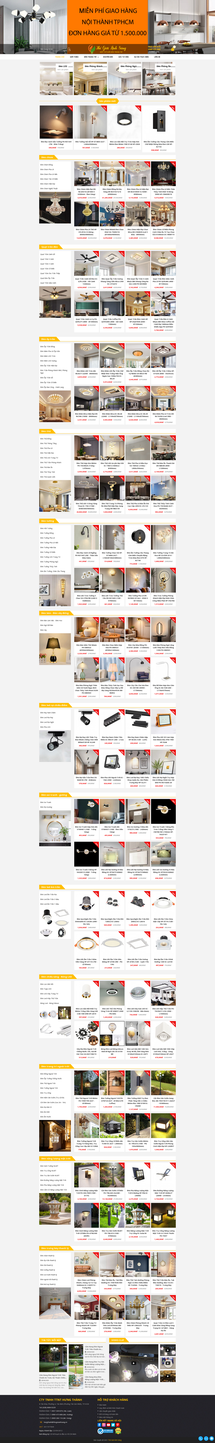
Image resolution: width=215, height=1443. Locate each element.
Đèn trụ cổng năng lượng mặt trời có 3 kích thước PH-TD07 (163, 1233)
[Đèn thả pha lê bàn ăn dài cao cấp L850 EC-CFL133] (137, 488)
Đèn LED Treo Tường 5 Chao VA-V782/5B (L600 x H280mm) (86, 598)
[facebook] (100, 1425)
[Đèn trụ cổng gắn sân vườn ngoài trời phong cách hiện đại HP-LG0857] (163, 1125)
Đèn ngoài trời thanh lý (49, 1279)
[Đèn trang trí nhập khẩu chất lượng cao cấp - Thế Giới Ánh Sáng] (107, 49)
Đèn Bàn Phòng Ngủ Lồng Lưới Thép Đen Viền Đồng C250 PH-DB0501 (163, 647)
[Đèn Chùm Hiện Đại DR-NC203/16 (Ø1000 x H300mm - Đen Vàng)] (86, 173)
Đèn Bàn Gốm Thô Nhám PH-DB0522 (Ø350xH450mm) (86, 647)
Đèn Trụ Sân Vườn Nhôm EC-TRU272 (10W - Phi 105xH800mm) (138, 1143)
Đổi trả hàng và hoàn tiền (108, 1414)
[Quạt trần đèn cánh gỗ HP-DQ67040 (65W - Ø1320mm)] (137, 303)
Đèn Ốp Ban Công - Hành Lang (52, 387)
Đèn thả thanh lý (46, 1265)
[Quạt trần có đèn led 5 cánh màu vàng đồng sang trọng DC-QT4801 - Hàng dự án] (163, 1307)
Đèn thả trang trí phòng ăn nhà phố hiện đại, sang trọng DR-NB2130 (112, 506)
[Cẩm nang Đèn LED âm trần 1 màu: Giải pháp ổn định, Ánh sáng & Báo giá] (75, 1371)
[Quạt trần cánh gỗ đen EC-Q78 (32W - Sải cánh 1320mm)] (86, 263)
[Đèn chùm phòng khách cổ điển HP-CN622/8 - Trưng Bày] (137, 1307)
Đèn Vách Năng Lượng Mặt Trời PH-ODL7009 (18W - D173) (86, 1193)
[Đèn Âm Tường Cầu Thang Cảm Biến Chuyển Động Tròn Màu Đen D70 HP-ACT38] (137, 537)
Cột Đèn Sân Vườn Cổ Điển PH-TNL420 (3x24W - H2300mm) (112, 1193)
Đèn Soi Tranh (45, 802)
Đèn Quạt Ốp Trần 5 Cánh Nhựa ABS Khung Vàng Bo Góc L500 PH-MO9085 (137, 281)
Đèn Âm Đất (45, 1112)
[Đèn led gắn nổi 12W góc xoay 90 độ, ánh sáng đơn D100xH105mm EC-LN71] (137, 1033)
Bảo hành (102, 1405)
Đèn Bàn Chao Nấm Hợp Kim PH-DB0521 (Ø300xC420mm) (112, 647)
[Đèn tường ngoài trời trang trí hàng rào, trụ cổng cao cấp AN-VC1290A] (86, 1125)
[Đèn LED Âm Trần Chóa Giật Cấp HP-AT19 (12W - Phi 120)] (163, 903)
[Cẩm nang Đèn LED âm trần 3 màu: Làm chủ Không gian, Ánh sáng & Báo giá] (53, 1358)
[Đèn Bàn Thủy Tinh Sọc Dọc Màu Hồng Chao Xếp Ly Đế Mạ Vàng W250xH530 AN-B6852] (112, 669)
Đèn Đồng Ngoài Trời (48, 1074)
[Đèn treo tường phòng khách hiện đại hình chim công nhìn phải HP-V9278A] (163, 580)
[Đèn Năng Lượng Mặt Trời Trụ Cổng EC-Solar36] (137, 1215)
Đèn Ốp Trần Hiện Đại (48, 365)
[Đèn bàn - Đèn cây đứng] (55, 649)
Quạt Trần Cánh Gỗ (47, 254)
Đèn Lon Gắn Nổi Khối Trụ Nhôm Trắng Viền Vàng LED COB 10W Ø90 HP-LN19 (86, 1011)
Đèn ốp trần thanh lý (48, 1260)
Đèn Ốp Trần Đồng (47, 346)
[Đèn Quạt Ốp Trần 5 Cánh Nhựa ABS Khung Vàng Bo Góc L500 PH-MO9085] (137, 263)
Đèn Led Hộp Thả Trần (49, 998)
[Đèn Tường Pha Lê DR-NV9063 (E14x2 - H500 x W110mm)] (137, 580)
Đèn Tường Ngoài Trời (49, 1088)
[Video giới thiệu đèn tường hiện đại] (168, 1376)
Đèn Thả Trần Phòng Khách (50, 462)
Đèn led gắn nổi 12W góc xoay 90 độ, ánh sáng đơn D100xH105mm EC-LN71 (138, 1051)
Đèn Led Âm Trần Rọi (48, 894)
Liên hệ (157, 57)
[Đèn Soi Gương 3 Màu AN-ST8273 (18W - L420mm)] (137, 811)
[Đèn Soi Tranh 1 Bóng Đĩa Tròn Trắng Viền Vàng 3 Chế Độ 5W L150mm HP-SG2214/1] (163, 811)
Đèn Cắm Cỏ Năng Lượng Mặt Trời (53, 1190)
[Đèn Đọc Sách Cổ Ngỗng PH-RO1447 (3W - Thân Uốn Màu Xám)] (86, 537)
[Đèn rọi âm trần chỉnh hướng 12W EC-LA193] (163, 943)
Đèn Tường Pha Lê (47, 538)
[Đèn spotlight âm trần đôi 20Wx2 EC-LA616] (137, 903)
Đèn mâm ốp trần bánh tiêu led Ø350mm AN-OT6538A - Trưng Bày (112, 1325)
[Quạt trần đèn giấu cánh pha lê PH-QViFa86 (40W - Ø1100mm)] (163, 263)
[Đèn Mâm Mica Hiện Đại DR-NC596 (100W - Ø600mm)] (86, 398)
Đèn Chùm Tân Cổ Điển (49, 179)
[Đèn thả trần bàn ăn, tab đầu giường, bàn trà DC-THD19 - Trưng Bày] (163, 1264)
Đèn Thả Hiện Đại (47, 453)
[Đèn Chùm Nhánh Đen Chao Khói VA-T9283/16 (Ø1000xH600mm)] (112, 214)
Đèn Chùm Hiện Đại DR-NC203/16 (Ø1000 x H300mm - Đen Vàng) (86, 191)
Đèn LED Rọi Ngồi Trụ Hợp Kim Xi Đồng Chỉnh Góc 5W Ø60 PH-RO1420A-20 (163, 780)
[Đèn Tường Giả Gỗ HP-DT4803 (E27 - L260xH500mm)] (90, 122)
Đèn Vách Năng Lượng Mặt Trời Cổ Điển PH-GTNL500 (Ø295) (86, 1233)
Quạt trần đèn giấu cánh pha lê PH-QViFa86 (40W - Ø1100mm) (163, 281)
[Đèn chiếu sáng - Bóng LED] (55, 1022)
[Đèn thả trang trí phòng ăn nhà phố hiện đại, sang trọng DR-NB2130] (112, 488)
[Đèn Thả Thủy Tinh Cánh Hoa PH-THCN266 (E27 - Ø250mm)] (163, 488)
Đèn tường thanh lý (47, 1270)
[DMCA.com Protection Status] (117, 1431)
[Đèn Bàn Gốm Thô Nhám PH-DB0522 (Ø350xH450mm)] (86, 629)
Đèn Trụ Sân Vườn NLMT (49, 1175)
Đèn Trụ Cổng (45, 1093)
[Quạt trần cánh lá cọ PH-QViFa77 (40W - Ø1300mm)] (86, 303)
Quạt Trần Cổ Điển (47, 268)
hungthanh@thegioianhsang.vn (55, 1422)
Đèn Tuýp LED (45, 989)
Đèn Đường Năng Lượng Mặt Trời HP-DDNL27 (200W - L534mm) (163, 1193)
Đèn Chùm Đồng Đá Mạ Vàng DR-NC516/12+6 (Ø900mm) (112, 191)
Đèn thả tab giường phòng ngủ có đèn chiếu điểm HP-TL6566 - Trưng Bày (137, 1282)
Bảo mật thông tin (106, 1417)
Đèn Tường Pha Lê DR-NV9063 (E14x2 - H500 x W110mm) (138, 598)
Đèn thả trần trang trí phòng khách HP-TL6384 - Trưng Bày (86, 1325)
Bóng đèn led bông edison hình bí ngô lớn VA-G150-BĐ (112, 1051)
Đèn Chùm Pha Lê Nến (48, 174)
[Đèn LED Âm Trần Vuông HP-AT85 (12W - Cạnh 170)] (137, 943)
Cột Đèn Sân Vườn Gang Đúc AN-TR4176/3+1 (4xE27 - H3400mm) (163, 1100)
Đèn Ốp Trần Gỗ (46, 377)
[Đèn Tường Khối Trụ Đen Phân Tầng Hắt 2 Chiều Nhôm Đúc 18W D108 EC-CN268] (137, 1082)
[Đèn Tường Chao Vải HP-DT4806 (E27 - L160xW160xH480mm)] (112, 537)
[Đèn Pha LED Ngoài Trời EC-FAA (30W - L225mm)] (112, 762)
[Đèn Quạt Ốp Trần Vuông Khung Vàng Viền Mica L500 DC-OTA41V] (112, 263)
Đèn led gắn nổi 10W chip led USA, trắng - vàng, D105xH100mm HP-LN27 (163, 1051)
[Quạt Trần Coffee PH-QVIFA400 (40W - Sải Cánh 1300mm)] (112, 303)
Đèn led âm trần (50, 887)
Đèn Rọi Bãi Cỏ (46, 1107)
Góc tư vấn (123, 57)
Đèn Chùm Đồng (46, 165)
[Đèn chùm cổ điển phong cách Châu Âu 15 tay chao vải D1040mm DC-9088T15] (163, 214)
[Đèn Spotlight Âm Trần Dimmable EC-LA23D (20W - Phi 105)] (86, 903)
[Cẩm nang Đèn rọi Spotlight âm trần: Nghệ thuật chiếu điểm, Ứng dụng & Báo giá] (75, 1386)
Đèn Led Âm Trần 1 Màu (49, 904)
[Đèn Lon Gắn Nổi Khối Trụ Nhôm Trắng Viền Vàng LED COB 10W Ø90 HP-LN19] (86, 993)
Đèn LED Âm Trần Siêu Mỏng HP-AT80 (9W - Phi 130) (112, 961)
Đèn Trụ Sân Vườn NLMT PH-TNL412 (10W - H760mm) (112, 1233)
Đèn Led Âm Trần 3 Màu (49, 899)
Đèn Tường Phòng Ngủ (49, 561)
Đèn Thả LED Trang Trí (49, 458)
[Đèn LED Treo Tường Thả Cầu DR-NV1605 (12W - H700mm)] (112, 580)
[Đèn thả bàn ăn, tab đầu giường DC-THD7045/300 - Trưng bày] (112, 1264)
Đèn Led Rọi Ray (46, 717)
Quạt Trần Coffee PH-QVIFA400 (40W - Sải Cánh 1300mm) (112, 321)
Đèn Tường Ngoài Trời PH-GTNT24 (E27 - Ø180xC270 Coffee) (112, 1100)
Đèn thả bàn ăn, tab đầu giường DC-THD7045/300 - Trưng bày (112, 1282)
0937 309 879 (154, 46)
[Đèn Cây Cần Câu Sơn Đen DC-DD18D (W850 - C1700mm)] (137, 669)
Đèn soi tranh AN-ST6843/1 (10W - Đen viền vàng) (112, 829)
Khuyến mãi (108, 57)
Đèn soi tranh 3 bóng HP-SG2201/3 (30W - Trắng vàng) (86, 872)
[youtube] (109, 1425)
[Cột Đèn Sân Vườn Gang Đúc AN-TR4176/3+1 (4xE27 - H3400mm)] (163, 1082)
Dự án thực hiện (141, 57)
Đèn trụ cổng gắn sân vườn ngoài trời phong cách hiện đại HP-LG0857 (163, 1143)
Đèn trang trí (90, 57)
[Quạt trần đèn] (55, 302)
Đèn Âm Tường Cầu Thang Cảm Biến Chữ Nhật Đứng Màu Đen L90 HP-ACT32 (159, 144)
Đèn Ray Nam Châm (48, 712)
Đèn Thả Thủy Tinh (47, 472)
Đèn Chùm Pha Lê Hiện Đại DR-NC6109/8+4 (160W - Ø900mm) (138, 191)
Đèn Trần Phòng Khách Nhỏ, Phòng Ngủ (53, 371)
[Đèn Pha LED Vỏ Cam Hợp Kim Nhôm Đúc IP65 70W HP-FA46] (163, 721)
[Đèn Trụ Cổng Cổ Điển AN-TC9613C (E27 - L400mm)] (112, 1125)
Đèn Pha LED (45, 727)
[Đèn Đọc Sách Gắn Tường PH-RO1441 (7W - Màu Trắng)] (56, 122)
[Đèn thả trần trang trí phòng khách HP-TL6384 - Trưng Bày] (86, 1307)
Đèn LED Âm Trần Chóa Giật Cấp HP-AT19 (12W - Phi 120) (163, 921)
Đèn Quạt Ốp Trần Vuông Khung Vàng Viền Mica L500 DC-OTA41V (112, 281)
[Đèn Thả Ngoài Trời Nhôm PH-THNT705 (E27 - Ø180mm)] (86, 1082)
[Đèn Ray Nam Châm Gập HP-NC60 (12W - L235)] (137, 721)
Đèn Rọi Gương (46, 807)
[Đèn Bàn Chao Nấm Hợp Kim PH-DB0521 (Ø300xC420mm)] (112, 629)
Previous (37, 76)
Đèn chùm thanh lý (47, 1255)
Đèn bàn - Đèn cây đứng (55, 613)
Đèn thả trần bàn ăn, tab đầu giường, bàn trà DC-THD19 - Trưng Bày (163, 1282)
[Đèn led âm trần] (55, 923)
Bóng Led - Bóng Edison (49, 1003)
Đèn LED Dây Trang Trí (49, 993)
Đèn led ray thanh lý (48, 1284)
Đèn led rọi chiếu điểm (54, 705)
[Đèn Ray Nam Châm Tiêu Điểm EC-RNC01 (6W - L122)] (112, 721)
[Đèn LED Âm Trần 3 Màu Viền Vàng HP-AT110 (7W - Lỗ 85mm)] (86, 943)
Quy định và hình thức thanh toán (111, 1408)
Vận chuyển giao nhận (107, 1411)
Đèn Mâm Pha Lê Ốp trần (50, 351)
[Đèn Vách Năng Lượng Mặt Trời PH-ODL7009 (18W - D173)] (86, 1175)
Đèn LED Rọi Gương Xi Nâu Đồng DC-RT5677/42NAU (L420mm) (112, 872)
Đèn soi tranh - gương (54, 794)
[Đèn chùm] (55, 208)
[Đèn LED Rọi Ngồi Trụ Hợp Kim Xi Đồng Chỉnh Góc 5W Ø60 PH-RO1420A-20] (163, 762)
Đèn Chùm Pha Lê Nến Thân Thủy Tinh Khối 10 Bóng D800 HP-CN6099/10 (163, 191)
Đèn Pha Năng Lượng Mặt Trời (52, 1185)
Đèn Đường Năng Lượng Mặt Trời (53, 1180)
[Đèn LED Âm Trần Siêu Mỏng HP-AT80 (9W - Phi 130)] (112, 943)
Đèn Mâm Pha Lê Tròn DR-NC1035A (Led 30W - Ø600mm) (163, 416)
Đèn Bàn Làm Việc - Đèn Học (51, 620)
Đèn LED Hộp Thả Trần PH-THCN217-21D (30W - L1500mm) (163, 1011)
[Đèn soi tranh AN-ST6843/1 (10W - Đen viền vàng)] (112, 811)
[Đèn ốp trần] (55, 406)
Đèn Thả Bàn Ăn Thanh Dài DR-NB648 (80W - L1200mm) (163, 465)
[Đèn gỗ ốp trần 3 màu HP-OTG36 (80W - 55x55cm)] (163, 355)
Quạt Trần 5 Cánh (47, 259)
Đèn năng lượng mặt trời (56, 1158)
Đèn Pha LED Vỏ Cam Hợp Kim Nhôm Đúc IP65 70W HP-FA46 (163, 739)
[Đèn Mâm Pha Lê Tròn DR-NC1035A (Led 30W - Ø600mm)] (163, 398)
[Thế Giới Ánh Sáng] (107, 27)
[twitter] (113, 1425)
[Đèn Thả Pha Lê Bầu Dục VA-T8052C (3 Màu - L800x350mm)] (137, 447)
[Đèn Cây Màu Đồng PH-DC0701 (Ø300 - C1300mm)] (137, 629)
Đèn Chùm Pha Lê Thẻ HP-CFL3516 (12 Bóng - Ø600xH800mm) (86, 232)
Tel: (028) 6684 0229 (47, 1407)
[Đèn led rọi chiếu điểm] (55, 746)
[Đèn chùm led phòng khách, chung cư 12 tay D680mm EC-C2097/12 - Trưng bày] (86, 1264)
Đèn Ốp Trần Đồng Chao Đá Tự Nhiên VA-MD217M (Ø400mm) (137, 373)
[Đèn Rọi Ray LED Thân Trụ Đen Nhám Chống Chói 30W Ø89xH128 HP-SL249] (86, 721)
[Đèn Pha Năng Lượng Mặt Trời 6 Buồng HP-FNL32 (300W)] (137, 1175)
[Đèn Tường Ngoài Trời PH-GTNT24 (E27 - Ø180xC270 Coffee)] (112, 1082)
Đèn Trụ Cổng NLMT (48, 1170)
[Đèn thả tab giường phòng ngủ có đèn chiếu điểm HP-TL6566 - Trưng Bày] (137, 1264)
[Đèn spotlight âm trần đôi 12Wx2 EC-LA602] (112, 903)
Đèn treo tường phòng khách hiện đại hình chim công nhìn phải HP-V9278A (163, 598)
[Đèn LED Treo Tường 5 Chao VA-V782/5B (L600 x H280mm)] (86, 580)
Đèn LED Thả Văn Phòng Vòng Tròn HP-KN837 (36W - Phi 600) (112, 1011)
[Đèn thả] (55, 496)
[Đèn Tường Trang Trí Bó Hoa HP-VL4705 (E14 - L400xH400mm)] (163, 537)
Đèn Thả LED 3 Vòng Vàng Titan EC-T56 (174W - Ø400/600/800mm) (86, 506)
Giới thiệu (74, 57)
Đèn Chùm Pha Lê (47, 169)
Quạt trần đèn (49, 246)
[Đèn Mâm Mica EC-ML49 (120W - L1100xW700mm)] (137, 398)
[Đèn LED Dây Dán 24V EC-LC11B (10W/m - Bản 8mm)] (137, 993)
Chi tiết (86, 176)
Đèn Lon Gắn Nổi (46, 984)
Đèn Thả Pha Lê (46, 448)
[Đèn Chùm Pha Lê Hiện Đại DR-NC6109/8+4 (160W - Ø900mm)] (137, 173)
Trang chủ (59, 57)
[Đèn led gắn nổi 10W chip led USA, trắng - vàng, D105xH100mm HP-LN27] (163, 1033)
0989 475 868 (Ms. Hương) (62, 1414)
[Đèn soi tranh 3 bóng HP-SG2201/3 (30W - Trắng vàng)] (86, 854)
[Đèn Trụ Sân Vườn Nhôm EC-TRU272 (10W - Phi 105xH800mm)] (137, 1125)
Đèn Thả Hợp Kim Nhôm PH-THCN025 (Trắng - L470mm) (86, 465)
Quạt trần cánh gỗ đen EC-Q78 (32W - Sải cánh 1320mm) (86, 281)
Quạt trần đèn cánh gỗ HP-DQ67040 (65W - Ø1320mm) (138, 321)
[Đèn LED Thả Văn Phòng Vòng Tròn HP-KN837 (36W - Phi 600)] (112, 993)
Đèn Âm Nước (45, 1116)
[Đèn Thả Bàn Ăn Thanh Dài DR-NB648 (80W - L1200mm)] (163, 447)
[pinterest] (118, 1425)
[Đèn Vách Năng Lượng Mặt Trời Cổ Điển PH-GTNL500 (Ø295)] (86, 1215)
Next (177, 76)
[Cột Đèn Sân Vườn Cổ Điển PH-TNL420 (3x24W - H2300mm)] (112, 1175)
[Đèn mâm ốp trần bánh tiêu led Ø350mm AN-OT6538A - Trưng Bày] (112, 1307)
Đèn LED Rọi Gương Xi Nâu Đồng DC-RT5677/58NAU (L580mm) (138, 872)
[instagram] (104, 1425)
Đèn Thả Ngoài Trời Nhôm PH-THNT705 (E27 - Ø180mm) (86, 1100)
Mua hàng (87, 176)
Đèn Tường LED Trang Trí (50, 557)
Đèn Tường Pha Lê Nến (49, 542)
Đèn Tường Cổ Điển (47, 552)
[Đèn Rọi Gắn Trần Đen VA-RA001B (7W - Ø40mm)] (86, 762)
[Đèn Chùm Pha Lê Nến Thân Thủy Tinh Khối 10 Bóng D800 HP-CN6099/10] (163, 173)
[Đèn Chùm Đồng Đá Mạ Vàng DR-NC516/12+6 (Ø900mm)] (112, 173)
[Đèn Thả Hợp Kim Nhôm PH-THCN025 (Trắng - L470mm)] (86, 447)
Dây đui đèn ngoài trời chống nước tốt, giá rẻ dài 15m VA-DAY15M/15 (86, 1051)
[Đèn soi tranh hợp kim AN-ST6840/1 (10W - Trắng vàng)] (86, 811)
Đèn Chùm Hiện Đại (47, 184)
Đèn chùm (47, 157)
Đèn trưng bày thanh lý (55, 1248)
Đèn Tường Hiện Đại (48, 547)
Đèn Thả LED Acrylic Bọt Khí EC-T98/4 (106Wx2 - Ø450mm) (112, 465)
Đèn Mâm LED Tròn (47, 356)
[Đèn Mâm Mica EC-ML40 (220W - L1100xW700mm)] (112, 398)
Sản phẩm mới (107, 101)
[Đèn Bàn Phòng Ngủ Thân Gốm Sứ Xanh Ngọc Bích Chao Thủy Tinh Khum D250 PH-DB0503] (86, 669)
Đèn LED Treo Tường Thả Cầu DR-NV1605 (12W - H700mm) (112, 598)
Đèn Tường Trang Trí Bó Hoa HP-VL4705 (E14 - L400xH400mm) (163, 555)
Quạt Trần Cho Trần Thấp (50, 273)
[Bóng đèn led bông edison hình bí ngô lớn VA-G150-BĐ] (112, 1033)
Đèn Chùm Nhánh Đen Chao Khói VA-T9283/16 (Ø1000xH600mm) (112, 232)
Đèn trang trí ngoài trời (55, 1066)
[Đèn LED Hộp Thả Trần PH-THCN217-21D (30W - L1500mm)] (163, 993)
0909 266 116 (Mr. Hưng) (61, 1418)
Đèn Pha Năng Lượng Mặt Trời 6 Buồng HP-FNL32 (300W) (137, 1193)
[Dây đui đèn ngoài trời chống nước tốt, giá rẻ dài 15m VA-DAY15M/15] (86, 1033)
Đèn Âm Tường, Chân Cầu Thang (52, 571)
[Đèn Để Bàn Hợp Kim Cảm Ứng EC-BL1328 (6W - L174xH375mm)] (163, 669)
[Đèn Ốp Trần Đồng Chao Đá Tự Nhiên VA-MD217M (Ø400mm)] (137, 355)
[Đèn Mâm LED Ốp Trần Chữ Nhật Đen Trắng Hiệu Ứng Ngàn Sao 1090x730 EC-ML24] (112, 355)
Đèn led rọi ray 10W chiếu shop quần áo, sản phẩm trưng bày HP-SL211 (138, 780)
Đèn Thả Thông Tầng (48, 443)
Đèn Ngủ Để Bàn (46, 625)
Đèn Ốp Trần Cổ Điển (48, 382)
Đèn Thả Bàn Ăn (46, 467)
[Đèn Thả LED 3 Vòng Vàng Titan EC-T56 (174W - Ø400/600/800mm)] (86, 488)
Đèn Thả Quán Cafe (47, 477)
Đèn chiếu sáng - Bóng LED (56, 976)
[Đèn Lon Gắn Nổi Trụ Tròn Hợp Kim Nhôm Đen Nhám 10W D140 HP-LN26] (124, 122)
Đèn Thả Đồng (45, 438)
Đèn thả (46, 431)
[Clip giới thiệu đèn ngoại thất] (133, 1363)
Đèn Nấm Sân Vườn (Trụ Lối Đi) (52, 1097)
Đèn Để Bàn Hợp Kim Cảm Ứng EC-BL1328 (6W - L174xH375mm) (163, 687)
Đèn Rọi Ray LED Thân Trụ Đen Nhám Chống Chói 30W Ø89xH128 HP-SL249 (86, 739)
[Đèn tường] (55, 590)
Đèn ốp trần (48, 339)
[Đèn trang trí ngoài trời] (55, 1136)
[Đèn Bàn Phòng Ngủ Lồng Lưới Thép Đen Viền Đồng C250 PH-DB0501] (163, 629)
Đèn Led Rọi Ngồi (47, 722)
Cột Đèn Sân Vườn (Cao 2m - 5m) (53, 1102)
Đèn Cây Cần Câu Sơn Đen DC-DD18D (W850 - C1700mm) (137, 687)
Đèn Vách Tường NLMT (49, 1166)
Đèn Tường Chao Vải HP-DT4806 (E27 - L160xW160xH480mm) (112, 555)
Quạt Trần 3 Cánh (47, 264)
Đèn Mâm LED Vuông (48, 361)
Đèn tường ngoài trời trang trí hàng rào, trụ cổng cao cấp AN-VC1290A (86, 1143)
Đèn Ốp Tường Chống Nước (51, 1078)
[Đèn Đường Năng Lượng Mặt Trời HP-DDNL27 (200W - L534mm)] (163, 1175)
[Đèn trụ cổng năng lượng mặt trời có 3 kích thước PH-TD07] (163, 1215)
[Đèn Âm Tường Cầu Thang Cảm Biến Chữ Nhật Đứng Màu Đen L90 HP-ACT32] (158, 122)
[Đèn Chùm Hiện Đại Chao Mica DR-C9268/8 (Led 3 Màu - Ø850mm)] (137, 214)
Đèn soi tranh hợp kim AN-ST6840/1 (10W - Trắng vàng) (86, 829)
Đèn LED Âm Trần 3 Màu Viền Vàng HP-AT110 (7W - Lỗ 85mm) (86, 961)
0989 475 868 (154, 49)
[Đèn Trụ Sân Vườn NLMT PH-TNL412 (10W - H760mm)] (112, 1215)
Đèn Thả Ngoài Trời (47, 1083)
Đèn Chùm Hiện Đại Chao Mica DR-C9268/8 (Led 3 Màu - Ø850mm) (138, 232)
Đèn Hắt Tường (46, 528)
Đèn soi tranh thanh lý (48, 1275)
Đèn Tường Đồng (47, 533)
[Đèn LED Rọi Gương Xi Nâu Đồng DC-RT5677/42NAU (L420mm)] (112, 854)
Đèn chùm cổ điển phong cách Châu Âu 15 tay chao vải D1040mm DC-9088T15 (163, 232)
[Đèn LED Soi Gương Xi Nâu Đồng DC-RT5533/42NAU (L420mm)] (163, 854)
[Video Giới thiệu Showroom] (168, 1350)
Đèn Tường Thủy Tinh (48, 566)
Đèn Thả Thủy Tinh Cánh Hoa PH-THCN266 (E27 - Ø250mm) (163, 506)
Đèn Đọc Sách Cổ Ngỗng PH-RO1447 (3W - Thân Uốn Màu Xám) (86, 555)
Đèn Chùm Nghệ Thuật (49, 188)
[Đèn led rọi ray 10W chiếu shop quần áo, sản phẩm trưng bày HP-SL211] (137, 762)
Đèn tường (47, 520)
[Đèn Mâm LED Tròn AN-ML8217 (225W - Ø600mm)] (86, 355)
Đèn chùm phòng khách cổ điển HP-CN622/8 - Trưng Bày (138, 1325)
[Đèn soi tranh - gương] (55, 828)
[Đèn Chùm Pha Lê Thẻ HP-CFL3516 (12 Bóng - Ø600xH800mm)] (86, 214)
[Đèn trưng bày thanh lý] (55, 1303)
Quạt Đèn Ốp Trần (47, 278)
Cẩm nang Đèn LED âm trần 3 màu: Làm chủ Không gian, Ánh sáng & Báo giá (52, 1377)
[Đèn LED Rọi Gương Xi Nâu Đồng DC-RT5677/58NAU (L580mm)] (137, 854)
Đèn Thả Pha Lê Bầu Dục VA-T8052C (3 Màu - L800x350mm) (138, 465)
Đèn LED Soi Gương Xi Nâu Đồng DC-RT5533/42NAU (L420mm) (163, 872)
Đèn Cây (43, 630)
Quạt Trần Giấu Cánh (48, 283)
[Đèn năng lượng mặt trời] (55, 1209)
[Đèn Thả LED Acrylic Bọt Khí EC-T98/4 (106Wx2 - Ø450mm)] (112, 447)
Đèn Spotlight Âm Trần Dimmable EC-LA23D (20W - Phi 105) (86, 921)
